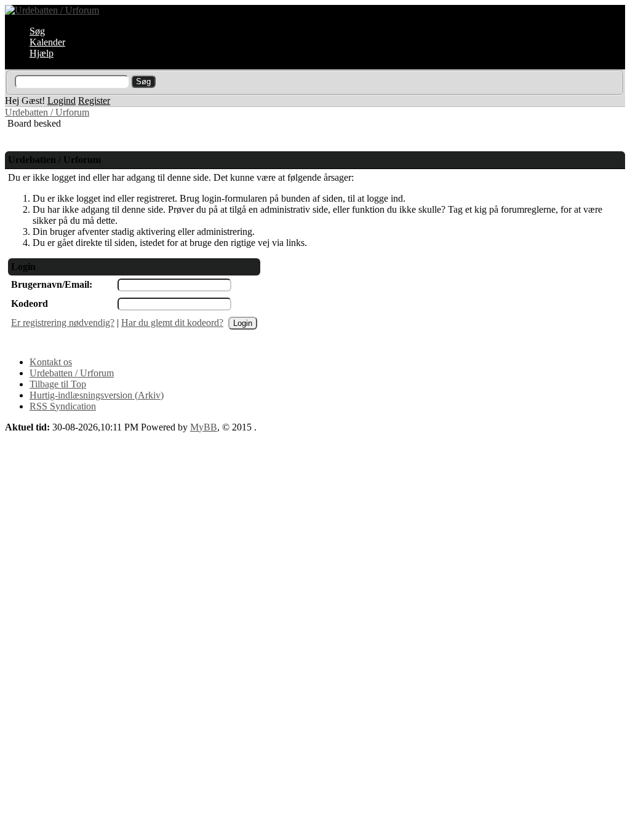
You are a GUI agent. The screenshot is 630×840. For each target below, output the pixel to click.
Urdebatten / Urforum (47, 112)
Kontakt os (51, 362)
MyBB (203, 427)
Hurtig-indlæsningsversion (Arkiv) (97, 395)
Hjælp (42, 53)
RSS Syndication (63, 406)
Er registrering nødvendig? (62, 322)
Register (94, 100)
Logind (61, 100)
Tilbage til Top (58, 384)
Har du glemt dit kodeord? (172, 322)
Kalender (47, 42)
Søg (37, 31)
